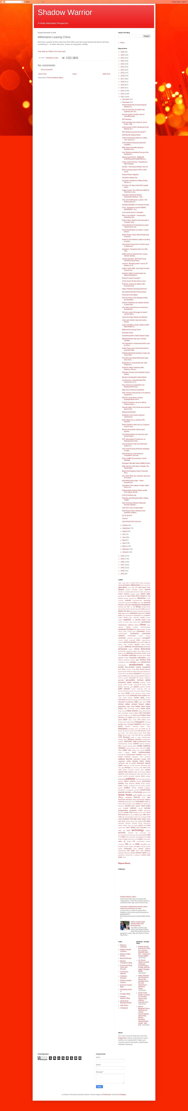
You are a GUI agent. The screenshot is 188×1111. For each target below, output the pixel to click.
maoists (136, 743)
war (128, 850)
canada (142, 617)
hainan (134, 689)
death (143, 644)
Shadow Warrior (65, 12)
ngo (149, 765)
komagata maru (133, 728)
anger (137, 594)
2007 (123, 565)
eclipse (126, 657)
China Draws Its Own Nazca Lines (134, 281)
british (120, 615)
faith (137, 669)
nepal (120, 765)
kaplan (125, 724)
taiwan (128, 827)
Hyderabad (121, 699)
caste (148, 620)
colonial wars (131, 631)
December (126, 99)
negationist (121, 761)
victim (135, 848)
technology (138, 830)
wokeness (127, 853)
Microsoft (143, 748)
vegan (138, 846)
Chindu (128, 627)
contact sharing (144, 635)
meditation (122, 748)
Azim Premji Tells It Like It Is (131, 521)
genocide (121, 680)
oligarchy (133, 774)
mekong (128, 748)
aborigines (147, 583)
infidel (140, 713)
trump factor (131, 839)
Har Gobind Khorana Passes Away (134, 292)
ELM (148, 660)
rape (148, 797)
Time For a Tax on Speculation (132, 508)
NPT (142, 770)
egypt (137, 660)
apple (129, 596)
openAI (125, 776)
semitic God (128, 812)
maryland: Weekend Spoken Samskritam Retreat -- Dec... (132, 196)
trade (123, 837)
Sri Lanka (146, 821)
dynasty (120, 657)
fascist (120, 671)
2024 (123, 58)
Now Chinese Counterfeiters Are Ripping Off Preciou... (133, 386)
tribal (148, 837)
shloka (137, 814)
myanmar (127, 756)
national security (125, 759)
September (126, 528)
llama (129, 735)
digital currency (145, 651)
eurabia (121, 667)
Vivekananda (122, 850)
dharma (136, 649)
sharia (148, 812)
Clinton (120, 631)
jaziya (148, 717)
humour (148, 697)
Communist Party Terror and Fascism (126, 967)
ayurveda (147, 602)
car (133, 620)
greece (120, 686)
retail (146, 801)
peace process (129, 781)
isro (119, 717)
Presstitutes (121, 790)
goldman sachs (145, 682)
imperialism (121, 702)
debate (148, 644)
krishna (120, 730)
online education (142, 774)
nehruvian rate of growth (127, 763)
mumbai (139, 754)
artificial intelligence (141, 596)
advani (120, 585)
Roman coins (131, 803)
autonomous (129, 602)
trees (145, 837)
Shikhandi (125, 814)
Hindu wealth (126, 695)
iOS (132, 715)
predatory (147, 787)
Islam (143, 715)
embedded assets (123, 662)
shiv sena (131, 814)
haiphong (140, 689)
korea (143, 728)
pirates (120, 785)
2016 (123, 82)
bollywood (133, 613)
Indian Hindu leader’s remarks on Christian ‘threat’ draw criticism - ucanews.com (144, 997)
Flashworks (107, 1094)
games (125, 676)
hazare (132, 691)
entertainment (145, 662)
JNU (139, 719)
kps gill (148, 728)
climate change (145, 629)
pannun (138, 779)
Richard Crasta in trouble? (131, 278)
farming (142, 669)
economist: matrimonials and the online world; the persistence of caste (133, 907)
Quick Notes (125, 794)
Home (75, 74)
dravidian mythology (129, 655)
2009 (123, 559)
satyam (138, 806)
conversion (122, 638)
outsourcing (122, 779)
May (124, 540)
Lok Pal (137, 735)
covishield (132, 640)
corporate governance (134, 638)
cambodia (136, 617)
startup (120, 825)
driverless (139, 655)
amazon (128, 589)
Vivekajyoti (124, 1008)
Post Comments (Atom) (55, 78)
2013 (123, 91)
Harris (127, 691)
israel (148, 715)
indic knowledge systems (126, 713)
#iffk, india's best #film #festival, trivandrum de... (133, 148)
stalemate (121, 823)
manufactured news (143, 741)
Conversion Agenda (124, 972)
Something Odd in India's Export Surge (135, 336)
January (125, 552)
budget (120, 617)
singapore (131, 817)
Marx (119, 746)
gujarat (136, 687)
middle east (127, 750)
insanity (120, 715)
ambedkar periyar (137, 589)
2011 (123, 97)
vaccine (126, 846)
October (125, 525)
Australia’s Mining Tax (129, 178)
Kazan (148, 724)
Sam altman (143, 803)
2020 (123, 70)
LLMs (133, 735)
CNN (124, 631)
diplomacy (130, 653)
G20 (143, 673)
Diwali (148, 653)
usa (137, 844)
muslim (120, 756)
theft (127, 835)
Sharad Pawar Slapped (130, 174)
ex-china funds (130, 669)
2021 (123, 67)
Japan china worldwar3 (140, 717)
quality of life (146, 792)
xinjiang (137, 855)
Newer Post (42, 74)
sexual (141, 812)
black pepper (133, 611)
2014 (123, 88)
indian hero (140, 706)
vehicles (143, 846)
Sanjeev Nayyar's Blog (125, 997)
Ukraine (129, 841)
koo (140, 728)
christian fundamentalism (141, 627)
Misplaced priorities (129, 412)
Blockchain (147, 611)
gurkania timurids (145, 686)
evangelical (146, 667)
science (133, 808)
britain (148, 613)
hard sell (147, 689)
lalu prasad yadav (132, 730)
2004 (123, 574)
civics (139, 629)
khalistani (135, 726)
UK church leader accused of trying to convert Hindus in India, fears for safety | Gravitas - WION (144, 965)
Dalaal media (140, 642)
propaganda (130, 790)
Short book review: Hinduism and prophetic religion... (133, 511)
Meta (133, 748)
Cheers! (125, 518)
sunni (148, 825)
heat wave (137, 691)
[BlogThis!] (69, 57)
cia (135, 629)
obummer (121, 774)
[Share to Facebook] (74, 57)
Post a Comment (46, 70)
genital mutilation (144, 678)
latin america (142, 730)
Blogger (123, 1094)
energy (133, 662)
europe (138, 667)
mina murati (140, 750)
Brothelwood (129, 615)
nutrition (130, 772)
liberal (145, 733)
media (139, 746)
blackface (140, 611)
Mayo (134, 746)
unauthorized (140, 841)
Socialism (126, 819)
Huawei (130, 697)
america (147, 589)
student (140, 825)
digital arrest (137, 651)
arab (133, 596)
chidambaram (122, 625)
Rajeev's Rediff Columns (125, 950)
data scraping (128, 644)
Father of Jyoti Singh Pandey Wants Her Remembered (138, 923)
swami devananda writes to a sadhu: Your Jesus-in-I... (134, 139)
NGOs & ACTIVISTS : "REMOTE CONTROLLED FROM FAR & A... (134, 158)
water (133, 850)
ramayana (128, 797)
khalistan (127, 726)
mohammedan (144, 752)
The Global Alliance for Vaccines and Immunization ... (135, 435)
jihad (125, 719)
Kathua (144, 724)
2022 (123, 64)
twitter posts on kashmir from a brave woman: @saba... (134, 255)
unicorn (148, 841)
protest (137, 790)
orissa (143, 776)
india (136, 702)
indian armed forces (134, 704)
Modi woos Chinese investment (133, 390)
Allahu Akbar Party (144, 587)
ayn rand (140, 602)
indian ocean (122, 711)
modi (134, 752)
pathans (120, 781)
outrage (148, 776)
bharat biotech (125, 609)
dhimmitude (145, 649)
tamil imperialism (141, 827)
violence (147, 848)
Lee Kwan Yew (123, 733)
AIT (136, 587)
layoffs (148, 730)
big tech (147, 609)
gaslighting (141, 676)
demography (122, 649)
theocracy (132, 835)
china (143, 624)
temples (148, 830)
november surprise (134, 770)
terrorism (122, 833)
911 (137, 583)
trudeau (120, 839)
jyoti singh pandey (129, 722)
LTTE (120, 737)
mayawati (129, 746)
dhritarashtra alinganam (125, 651)
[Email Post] (63, 57)
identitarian (129, 699)
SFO (144, 812)
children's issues (133, 625)
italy (122, 717)
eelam (148, 657)
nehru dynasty (132, 761)
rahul (148, 795)
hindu (128, 693)
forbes (120, 673)
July (124, 534)
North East (146, 767)
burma (126, 617)
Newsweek (144, 765)
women (133, 853)
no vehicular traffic (136, 767)
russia (138, 804)
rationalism (128, 799)
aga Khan (147, 585)
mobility (147, 750)
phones (138, 783)
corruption (146, 638)
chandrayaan (145, 622)
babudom (121, 604)
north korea (122, 770)
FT (141, 673)
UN (134, 841)
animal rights (145, 594)
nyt (139, 772)
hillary (123, 693)
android (132, 594)
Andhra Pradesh (123, 594)
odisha (127, 774)
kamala (120, 724)
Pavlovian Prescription (130, 295)
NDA (148, 759)
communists (146, 633)
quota (135, 795)
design (130, 649)
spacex (128, 821)
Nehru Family (145, 761)
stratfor (125, 825)
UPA (126, 844)
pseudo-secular (124, 792)
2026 (123, 52)
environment (136, 664)
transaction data (133, 837)
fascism (147, 669)
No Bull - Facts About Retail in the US (135, 167)
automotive (121, 602)
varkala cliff (132, 846)
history (144, 695)
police (143, 785)
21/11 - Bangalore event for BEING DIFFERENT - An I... (134, 208)
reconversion (140, 799)
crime (138, 640)
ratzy (134, 799)
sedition (140, 810)
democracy (139, 647)
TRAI (126, 837)
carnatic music (140, 620)
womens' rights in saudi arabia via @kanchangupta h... (134, 274)
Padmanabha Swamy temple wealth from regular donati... (134, 491)
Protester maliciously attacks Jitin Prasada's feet (133, 285)
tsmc (136, 839)
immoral (148, 699)
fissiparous (147, 671)
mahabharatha (146, 737)
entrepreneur (122, 665)
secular (140, 808)
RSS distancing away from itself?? (134, 132)
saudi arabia (145, 806)
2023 (123, 61)
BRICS (143, 613)
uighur (120, 841)
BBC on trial (131, 607)
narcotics (147, 756)
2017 (123, 79)
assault (126, 598)
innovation (146, 713)
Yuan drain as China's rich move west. (52, 51)
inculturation (129, 702)
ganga (136, 676)
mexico (137, 748)
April (124, 543)
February (125, 549)
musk (148, 754)
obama (148, 772)
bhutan (133, 609)
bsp (142, 615)
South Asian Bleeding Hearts (125, 1002)
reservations (140, 801)
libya (148, 733)
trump (125, 839)
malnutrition (138, 739)
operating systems (134, 776)
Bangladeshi (145, 605)
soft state (133, 819)
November (126, 102)
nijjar (122, 767)
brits (124, 615)
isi (140, 715)
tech (128, 830)
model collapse (124, 752)
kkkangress (123, 729)
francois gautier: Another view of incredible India (133, 115)
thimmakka (139, 835)
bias (136, 609)
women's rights (141, 853)
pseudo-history (145, 790)
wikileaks (147, 850)
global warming (133, 682)
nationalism (137, 759)
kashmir (138, 724)
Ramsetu (137, 797)
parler (142, 779)
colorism (148, 631)
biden (143, 609)
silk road (124, 817)
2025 (123, 55)
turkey (140, 839)
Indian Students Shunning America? (134, 289)
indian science (132, 711)
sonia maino (141, 819)
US (133, 844)
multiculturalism (130, 754)
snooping (143, 817)
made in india (135, 737)
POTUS (134, 787)
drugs (148, 655)
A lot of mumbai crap (129, 495)
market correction (145, 743)
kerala (120, 726)
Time (119, 837)
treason (141, 837)
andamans (147, 591)
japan (130, 717)
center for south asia (125, 622)
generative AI (133, 678)
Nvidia (135, 772)
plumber (126, 785)
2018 (123, 76)
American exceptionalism (125, 591)
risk (149, 801)
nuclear (147, 770)
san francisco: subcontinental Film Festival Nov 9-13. (134, 381)
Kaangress (139, 722)
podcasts (132, 785)
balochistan (128, 604)
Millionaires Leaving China (131, 330)
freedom (137, 673)
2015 (123, 85)
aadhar (141, 583)
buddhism (147, 615)
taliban (133, 827)
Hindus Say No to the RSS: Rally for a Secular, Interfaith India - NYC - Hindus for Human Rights (144, 951)
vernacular (127, 848)
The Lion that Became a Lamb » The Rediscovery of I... (134, 201)
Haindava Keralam (123, 977)
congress (121, 636)
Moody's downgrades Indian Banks (134, 377)
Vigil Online (124, 1005)
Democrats (146, 646)
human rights (139, 697)
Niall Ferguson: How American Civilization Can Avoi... (132, 454)
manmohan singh (130, 741)
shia (119, 815)
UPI (130, 844)
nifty (119, 767)
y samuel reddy (145, 855)
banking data (122, 607)
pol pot (138, 785)
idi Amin (140, 699)
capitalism (127, 620)
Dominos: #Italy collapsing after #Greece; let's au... (133, 368)
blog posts (121, 613)
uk (124, 841)
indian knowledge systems (132, 708)
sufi (145, 825)
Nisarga (127, 767)
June (124, 537)
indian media (145, 708)
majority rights (122, 739)
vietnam (140, 848)
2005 (123, 571)
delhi (133, 646)
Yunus (124, 857)
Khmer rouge (145, 726)
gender (126, 678)
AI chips (132, 587)
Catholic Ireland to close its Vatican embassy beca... (134, 403)
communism (134, 633)
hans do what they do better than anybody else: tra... (133, 110)
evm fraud (121, 669)
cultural (120, 642)
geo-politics (130, 680)
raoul (143, 797)
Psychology (138, 792)
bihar (125, 611)
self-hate (120, 812)
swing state (121, 827)
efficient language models (126, 660)
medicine (146, 746)
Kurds (124, 730)
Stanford (128, 823)
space (123, 821)
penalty (139, 781)
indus (136, 713)
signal (141, 814)
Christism (130, 629)
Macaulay (126, 737)
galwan (120, 676)
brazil (139, 613)
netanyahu (126, 765)
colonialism (141, 631)
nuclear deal (122, 772)
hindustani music (136, 695)
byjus (130, 617)
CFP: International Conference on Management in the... (133, 440)
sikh (144, 815)
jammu (126, 717)
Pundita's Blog (125, 994)
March (124, 546)
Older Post (106, 74)
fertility (128, 671)
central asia (136, 622)
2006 (123, 568)
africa (142, 585)
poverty (140, 787)
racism (139, 795)
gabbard (147, 673)
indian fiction (131, 706)
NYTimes (142, 772)
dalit (146, 642)
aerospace (126, 585)
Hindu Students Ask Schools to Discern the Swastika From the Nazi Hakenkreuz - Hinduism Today (143, 982)
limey (120, 735)
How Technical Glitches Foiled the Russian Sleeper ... (134, 504)
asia (149, 596)
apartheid (121, 596)
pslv (132, 792)
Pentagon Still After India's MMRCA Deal (136, 463)
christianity (122, 629)
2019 (123, 73)
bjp (128, 611)
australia (128, 600)
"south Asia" (125, 583)
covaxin (120, 640)
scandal (125, 808)
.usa (119, 583)
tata (124, 830)
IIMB (144, 699)
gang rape (131, 676)
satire (133, 806)
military (134, 750)
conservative (132, 635)
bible (139, 609)
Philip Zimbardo (130, 783)
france (132, 673)
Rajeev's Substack (123, 946)
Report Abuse (124, 863)
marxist (124, 746)
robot (119, 803)
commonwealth (122, 633)
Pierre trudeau (145, 783)
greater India (146, 684)
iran (134, 715)
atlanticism (141, 598)
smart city (137, 817)
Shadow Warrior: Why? (128, 897)
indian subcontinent (144, 711)
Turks (144, 839)
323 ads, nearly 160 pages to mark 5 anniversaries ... (134, 313)
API (126, 596)
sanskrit (127, 806)
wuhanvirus (129, 855)
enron (138, 662)
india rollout (142, 702)
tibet (148, 835)
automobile (147, 600)
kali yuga (147, 722)
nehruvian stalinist (143, 763)
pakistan (130, 778)
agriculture (122, 587)
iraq (137, 715)
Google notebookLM (134, 684)
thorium (144, 835)
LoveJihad (147, 735)
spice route (134, 821)
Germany (140, 680)
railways (120, 797)
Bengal (138, 607)
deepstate (121, 646)
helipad (143, 691)
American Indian (138, 591)
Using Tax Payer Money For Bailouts (134, 317)
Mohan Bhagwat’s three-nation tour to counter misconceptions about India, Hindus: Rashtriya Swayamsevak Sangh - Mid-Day (144, 1016)
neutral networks (135, 765)
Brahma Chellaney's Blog (126, 962)
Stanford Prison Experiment (141, 823)
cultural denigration (129, 642)
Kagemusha (122, 1038)
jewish (120, 719)
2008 (123, 562)
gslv (131, 686)
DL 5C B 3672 (127, 515)
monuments (121, 754)
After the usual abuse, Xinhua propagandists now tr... (132, 398)
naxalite (143, 759)
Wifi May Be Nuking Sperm (131, 135)
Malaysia (131, 739)
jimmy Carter (132, 719)
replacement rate (130, 801)
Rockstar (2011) (127, 333)
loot (142, 735)
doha (119, 655)
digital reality (122, 653)
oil (129, 774)
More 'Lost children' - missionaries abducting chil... (134, 216)
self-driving (147, 810)
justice (144, 719)
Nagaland (135, 756)
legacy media (138, 733)
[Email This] (67, 57)
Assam (120, 598)
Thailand (130, 833)
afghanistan (135, 585)
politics (127, 788)
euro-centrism (130, 667)
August (125, 531)
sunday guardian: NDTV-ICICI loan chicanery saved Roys (134, 260)
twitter (148, 839)
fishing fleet (140, 671)
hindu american (136, 693)
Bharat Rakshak (125, 958)
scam (119, 808)
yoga (120, 857)
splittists (140, 821)
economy (133, 657)
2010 (123, 556)
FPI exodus (125, 673)
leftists (131, 733)
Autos (135, 602)
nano (141, 756)
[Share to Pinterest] (77, 57)
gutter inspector (124, 689)
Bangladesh (136, 605)
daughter (137, 644)
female (124, 671)
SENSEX (135, 812)
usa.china (144, 844)
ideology (134, 699)
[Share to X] (72, 57)
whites (137, 850)
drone (144, 655)
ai (128, 587)
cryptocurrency (146, 640)
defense (128, 647)
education (142, 657)
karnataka (131, 724)
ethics (148, 665)
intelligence (126, 715)
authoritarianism (137, 600)
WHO (142, 850)
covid (126, 640)
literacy (125, 735)
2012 (123, 94)
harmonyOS (121, 691)
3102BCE (133, 583)
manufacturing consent (125, 743)
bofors (127, 613)
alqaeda (121, 589)
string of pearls (132, 825)
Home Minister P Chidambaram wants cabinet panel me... (135, 226)
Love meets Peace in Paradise (132, 212)
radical (144, 795)
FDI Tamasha (126, 119)
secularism (133, 810)
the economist (141, 833)
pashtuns (147, 779)
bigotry (120, 611)
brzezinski (137, 615)
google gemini (122, 684)
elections (143, 660)
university (121, 844)
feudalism (133, 671)
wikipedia (121, 853)
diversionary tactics (140, 653)
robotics (124, 803)
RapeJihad (121, 799)
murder (144, 754)
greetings (126, 686)
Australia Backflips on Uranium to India (135, 205)
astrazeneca (132, 598)
